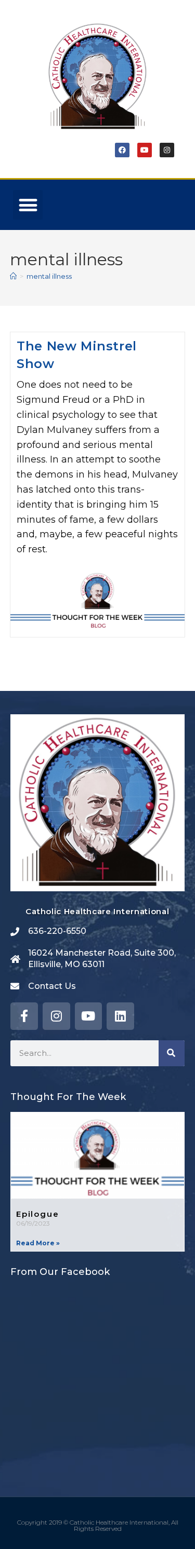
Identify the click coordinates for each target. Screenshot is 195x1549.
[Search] (172, 1053)
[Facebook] (122, 150)
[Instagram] (167, 150)
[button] (28, 205)
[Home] (13, 276)
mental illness (49, 276)
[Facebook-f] (24, 1016)
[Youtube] (144, 150)
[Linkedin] (120, 1016)
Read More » (38, 1243)
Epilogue (37, 1214)
